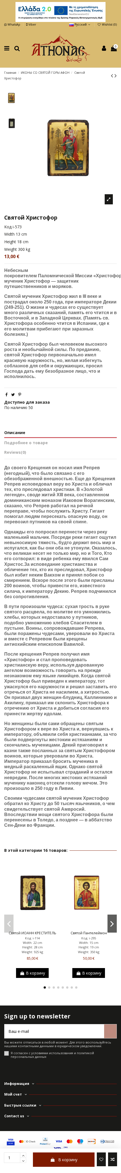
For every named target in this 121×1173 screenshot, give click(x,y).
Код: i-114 (32, 938)
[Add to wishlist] (101, 1159)
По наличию (15, 407)
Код (8, 226)
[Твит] (13, 394)
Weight (10, 249)
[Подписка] (110, 1031)
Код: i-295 (88, 938)
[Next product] (116, 75)
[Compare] (32, 927)
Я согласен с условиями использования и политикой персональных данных (52, 1055)
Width (9, 234)
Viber (32, 24)
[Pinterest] (19, 394)
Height (10, 241)
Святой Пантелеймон (89, 933)
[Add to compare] (112, 1159)
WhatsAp (14, 24)
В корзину (67, 1159)
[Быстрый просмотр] (40, 927)
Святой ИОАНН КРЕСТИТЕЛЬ (32, 933)
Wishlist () (109, 24)
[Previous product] (113, 75)
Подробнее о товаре (26, 442)
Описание (14, 432)
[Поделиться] (6, 394)
